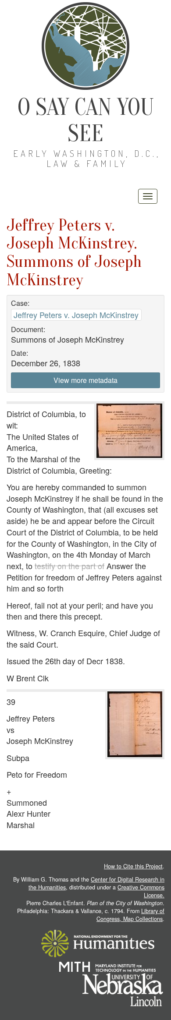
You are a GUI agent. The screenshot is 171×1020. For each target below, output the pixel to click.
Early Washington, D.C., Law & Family (86, 158)
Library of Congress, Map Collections (130, 915)
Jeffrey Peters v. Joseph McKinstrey (76, 314)
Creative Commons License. (141, 891)
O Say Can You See (86, 120)
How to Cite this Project (133, 866)
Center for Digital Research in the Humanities (96, 883)
